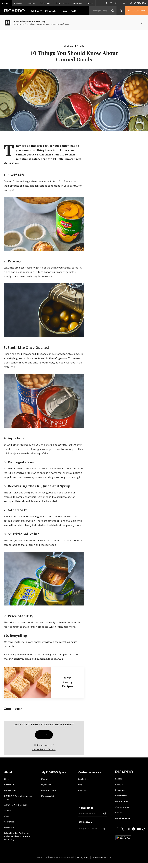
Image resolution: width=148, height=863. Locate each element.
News (6, 779)
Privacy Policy (83, 857)
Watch (74, 10)
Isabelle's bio (10, 790)
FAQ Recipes (83, 779)
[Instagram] (128, 829)
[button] (112, 10)
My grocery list (47, 796)
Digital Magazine (122, 818)
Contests (8, 816)
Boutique (18, 3)
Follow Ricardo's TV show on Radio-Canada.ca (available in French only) (17, 836)
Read (64, 10)
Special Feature (74, 45)
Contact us (83, 790)
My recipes (46, 784)
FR (124, 3)
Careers (90, 3)
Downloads (9, 827)
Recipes (6, 3)
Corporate (77, 3)
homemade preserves (49, 658)
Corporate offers (122, 807)
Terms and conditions (101, 857)
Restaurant (31, 3)
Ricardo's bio (10, 784)
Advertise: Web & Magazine (16, 805)
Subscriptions (45, 3)
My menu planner (49, 790)
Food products (62, 3)
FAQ (80, 784)
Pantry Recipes (67, 684)
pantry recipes (22, 658)
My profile (45, 779)
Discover (50, 10)
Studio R (8, 810)
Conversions (9, 821)
